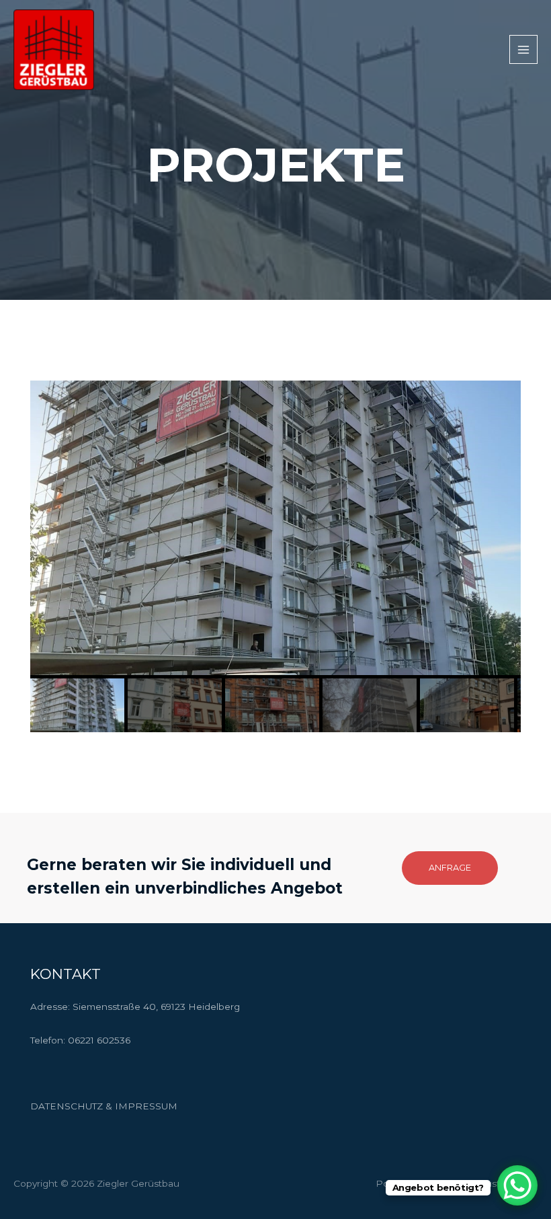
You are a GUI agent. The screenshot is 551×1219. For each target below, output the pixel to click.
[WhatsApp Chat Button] (517, 1185)
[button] (450, 868)
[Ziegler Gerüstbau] (53, 49)
